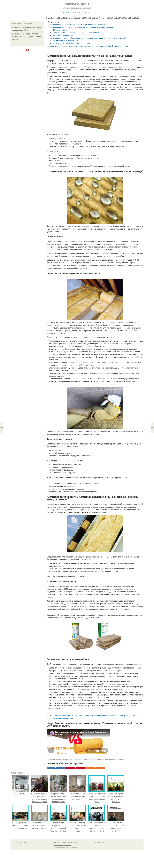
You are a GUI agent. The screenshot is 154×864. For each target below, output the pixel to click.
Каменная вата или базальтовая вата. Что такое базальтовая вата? (78, 24)
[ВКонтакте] (56, 768)
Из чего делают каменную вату (65, 40)
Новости (76, 11)
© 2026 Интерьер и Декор (20, 842)
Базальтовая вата (67, 759)
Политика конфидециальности (62, 845)
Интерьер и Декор (77, 4)
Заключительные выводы (63, 35)
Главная (66, 11)
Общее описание (60, 30)
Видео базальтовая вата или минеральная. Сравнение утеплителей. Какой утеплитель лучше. (89, 46)
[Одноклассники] (95, 768)
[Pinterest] (75, 768)
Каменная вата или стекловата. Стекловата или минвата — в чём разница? (82, 27)
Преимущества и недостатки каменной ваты (71, 43)
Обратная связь (99, 842)
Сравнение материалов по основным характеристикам (76, 32)
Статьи (85, 11)
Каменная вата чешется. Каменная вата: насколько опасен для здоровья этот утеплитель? (88, 38)
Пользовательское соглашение (68, 842)
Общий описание (78, 759)
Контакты (56, 842)
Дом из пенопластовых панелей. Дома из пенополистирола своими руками (26, 36)
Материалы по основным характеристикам (96, 759)
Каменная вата (57, 759)
